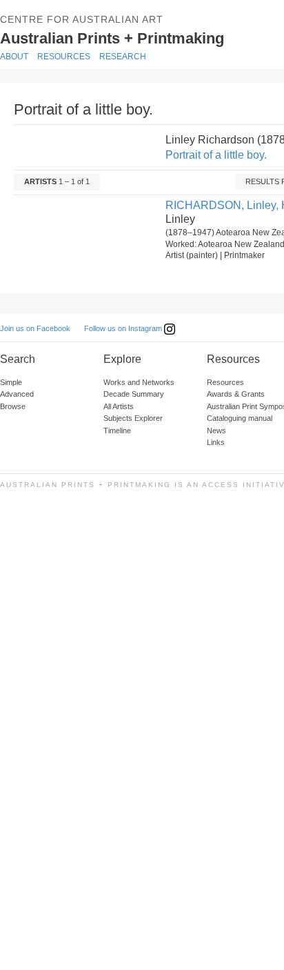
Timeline (117, 430)
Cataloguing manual (239, 418)
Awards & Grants (236, 394)
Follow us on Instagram (124, 328)
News (216, 430)
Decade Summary (133, 394)
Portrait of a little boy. (216, 155)
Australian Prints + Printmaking (132, 37)
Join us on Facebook (35, 328)
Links (216, 442)
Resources (63, 56)
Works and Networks (138, 382)
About (14, 56)
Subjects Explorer (133, 418)
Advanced (17, 394)
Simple (11, 382)
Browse (13, 406)
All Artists (118, 406)
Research (122, 56)
